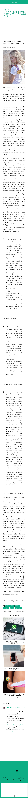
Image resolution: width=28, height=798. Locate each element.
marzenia (6, 608)
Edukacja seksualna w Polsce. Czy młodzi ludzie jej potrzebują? (14, 696)
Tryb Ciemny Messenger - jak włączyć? (14, 669)
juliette (8, 707)
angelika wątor (9, 605)
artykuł (17, 605)
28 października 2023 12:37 (18, 707)
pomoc (12, 608)
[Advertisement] (14, 30)
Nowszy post (7, 611)
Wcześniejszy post (19, 611)
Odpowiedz (9, 731)
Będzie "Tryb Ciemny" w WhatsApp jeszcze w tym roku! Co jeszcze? (14, 642)
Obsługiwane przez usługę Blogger (14, 777)
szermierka (18, 608)
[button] (14, 2)
